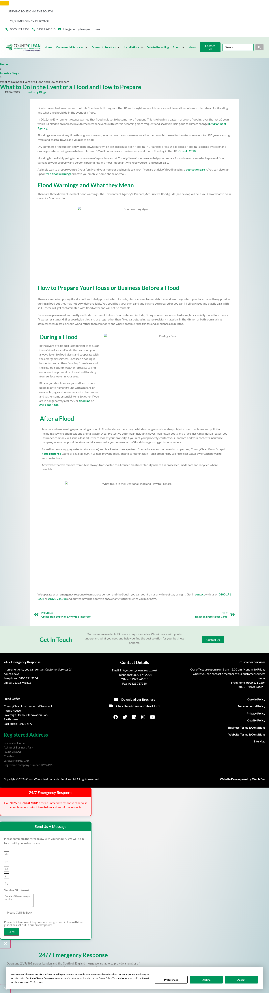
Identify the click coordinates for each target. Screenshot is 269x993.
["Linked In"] (134, 717)
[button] (72, 47)
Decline (206, 979)
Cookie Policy (256, 699)
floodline (84, 400)
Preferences (171, 979)
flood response (51, 453)
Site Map (259, 741)
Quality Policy (256, 720)
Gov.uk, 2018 (187, 151)
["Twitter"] (125, 717)
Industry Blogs (9, 73)
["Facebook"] (116, 717)
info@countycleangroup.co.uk (138, 670)
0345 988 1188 (49, 405)
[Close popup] (5, 944)
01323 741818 (57, 598)
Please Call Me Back (19, 912)
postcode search (196, 169)
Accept (241, 979)
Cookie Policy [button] (105, 978)
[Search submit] (259, 47)
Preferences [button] (36, 982)
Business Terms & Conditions (246, 727)
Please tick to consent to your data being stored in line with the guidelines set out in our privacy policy (43, 923)
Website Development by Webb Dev (242, 779)
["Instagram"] (143, 717)
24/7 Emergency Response (22, 662)
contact (200, 594)
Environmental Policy (251, 706)
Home (4, 64)
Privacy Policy (256, 713)
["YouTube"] (153, 717)
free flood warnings (58, 173)
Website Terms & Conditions (246, 734)
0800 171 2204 (28, 678)
